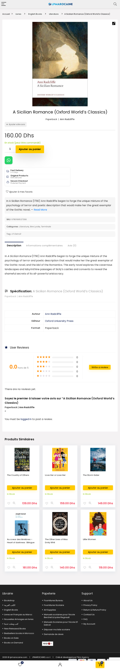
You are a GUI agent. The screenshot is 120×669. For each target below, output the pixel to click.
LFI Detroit (16, 233)
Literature (54, 14)
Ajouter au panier (30, 149)
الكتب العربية (9, 605)
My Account (89, 623)
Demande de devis (53, 634)
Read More (40, 209)
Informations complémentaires (44, 245)
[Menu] (4, 4)
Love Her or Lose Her (55, 475)
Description (14, 245)
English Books (35, 14)
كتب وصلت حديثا (11, 623)
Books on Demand (13, 642)
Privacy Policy (90, 605)
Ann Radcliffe (67, 119)
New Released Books (15, 628)
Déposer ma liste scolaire (57, 629)
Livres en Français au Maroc (18, 614)
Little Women (89, 539)
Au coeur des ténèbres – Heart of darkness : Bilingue (21, 541)
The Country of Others (18, 475)
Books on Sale (11, 637)
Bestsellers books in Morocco (19, 633)
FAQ (85, 619)
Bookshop (9, 600)
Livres (18, 14)
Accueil (6, 14)
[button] (113, 23)
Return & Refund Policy (94, 609)
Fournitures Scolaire (54, 605)
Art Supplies (50, 609)
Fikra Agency (83, 657)
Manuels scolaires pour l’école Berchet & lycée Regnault (59, 616)
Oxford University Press (59, 321)
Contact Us (89, 614)
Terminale (46, 226)
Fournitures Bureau (53, 600)
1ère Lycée (35, 226)
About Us (87, 600)
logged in (26, 419)
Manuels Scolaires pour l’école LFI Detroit (61, 623)
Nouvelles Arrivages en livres (18, 619)
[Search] (115, 4)
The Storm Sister (91, 475)
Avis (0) (72, 245)
